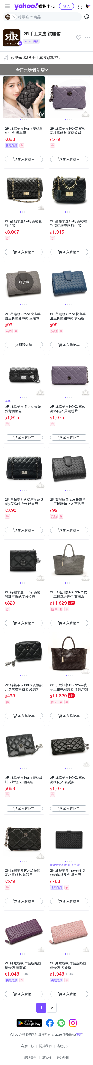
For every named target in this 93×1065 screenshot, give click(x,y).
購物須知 (63, 1046)
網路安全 (30, 1057)
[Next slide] (42, 97)
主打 (7, 69)
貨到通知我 (23, 344)
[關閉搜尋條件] (13, 17)
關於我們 (45, 1046)
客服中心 (27, 1046)
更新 (79, 1034)
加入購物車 (26, 159)
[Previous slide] (6, 97)
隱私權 (46, 1057)
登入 (66, 6)
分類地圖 (63, 1057)
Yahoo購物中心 (34, 6)
